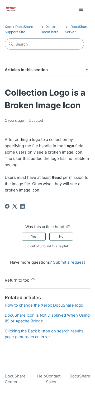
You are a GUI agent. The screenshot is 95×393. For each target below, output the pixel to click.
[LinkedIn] (22, 206)
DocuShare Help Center (25, 379)
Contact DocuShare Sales (68, 379)
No (61, 236)
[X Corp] (14, 206)
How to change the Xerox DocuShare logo (44, 305)
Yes (33, 236)
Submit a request (69, 262)
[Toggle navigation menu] (81, 9)
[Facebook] (7, 206)
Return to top (17, 280)
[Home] (11, 9)
